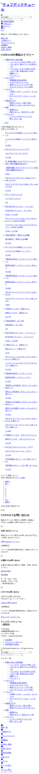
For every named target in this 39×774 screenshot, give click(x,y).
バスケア (8, 89)
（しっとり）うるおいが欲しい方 (23, 62)
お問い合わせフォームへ (10, 542)
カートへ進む (20, 478)
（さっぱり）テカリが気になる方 (23, 69)
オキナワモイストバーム (19, 82)
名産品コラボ (10, 101)
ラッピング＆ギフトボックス (21, 116)
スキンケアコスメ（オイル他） (22, 87)
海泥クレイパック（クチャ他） (22, 85)
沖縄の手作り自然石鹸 (14, 60)
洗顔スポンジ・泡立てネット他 (22, 112)
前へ (7, 484)
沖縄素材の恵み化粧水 (18, 80)
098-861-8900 (6, 571)
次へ (7, 500)
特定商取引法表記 (12, 644)
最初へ (7, 482)
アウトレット (15, 76)
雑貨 (7, 107)
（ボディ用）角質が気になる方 (22, 71)
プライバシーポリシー (14, 642)
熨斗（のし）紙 (16, 119)
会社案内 (8, 640)
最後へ (7, 502)
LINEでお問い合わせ (9, 603)
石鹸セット (14, 73)
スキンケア (9, 78)
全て (7, 123)
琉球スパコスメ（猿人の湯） (21, 103)
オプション (9, 114)
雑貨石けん (14, 110)
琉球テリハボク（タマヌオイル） (23, 105)
